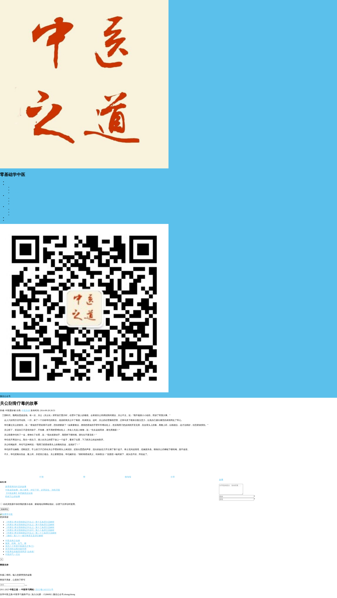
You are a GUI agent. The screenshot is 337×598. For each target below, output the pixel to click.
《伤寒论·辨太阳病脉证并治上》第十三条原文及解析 (29, 527)
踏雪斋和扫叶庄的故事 (15, 487)
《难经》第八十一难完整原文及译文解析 (24, 536)
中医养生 (9, 206)
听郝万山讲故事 (12, 496)
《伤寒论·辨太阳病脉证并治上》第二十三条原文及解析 (30, 533)
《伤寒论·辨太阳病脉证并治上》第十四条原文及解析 (29, 525)
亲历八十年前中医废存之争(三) (19, 546)
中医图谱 (15, 193)
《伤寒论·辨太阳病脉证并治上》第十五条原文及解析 (29, 522)
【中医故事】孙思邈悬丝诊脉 (19, 493)
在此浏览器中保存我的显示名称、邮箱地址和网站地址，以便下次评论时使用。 (40, 504)
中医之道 (9, 195)
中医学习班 (16, 190)
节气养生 (15, 215)
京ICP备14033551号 (44, 589)
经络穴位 (15, 204)
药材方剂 (15, 201)
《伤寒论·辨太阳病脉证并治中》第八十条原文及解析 (29, 530)
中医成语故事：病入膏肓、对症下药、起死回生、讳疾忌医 (32, 490)
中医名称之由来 (12, 540)
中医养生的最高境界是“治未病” (19, 552)
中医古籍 (9, 217)
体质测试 (15, 209)
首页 (7, 182)
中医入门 (9, 184)
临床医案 (15, 198)
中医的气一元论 (12, 554)
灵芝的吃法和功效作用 (15, 549)
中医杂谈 (9, 220)
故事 (221, 480)
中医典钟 (15, 212)
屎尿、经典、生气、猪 (15, 543)
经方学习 (15, 187)
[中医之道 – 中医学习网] (84, 168)
